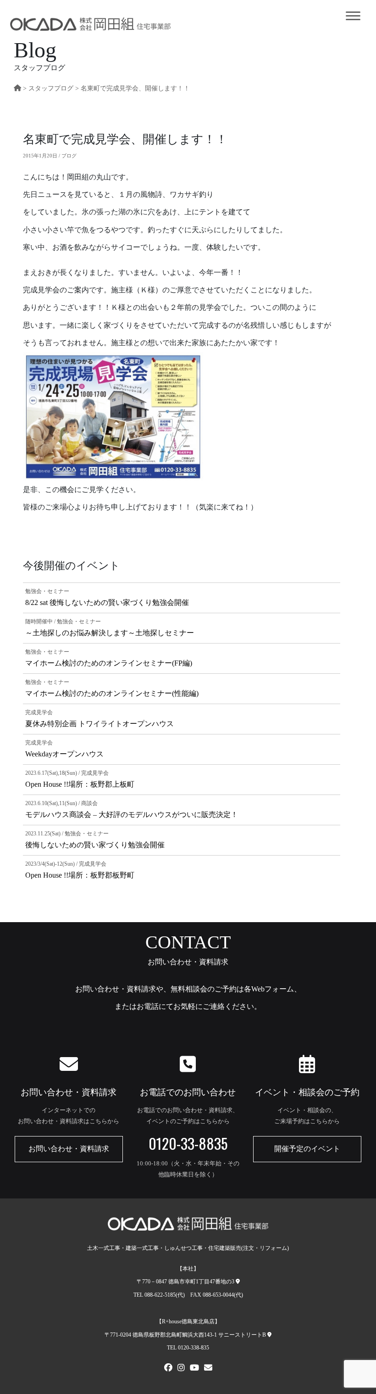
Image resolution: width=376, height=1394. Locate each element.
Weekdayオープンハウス (64, 754)
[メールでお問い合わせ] (208, 1369)
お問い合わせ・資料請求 (68, 1149)
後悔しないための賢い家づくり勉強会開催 (95, 845)
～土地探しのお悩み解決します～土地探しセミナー (109, 633)
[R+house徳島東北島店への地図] (269, 1335)
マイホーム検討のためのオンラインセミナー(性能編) (112, 693)
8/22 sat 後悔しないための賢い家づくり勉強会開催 (107, 602)
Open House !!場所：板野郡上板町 (79, 784)
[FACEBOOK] (168, 1369)
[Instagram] (181, 1369)
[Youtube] (194, 1369)
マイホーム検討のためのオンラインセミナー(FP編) (108, 663)
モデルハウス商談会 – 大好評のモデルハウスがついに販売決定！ (131, 814)
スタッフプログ (50, 88)
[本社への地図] (238, 1281)
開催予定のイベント (307, 1149)
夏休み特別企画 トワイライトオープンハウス (99, 724)
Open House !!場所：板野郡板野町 (79, 875)
